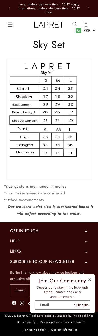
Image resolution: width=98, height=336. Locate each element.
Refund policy (26, 322)
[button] (10, 24)
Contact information (64, 330)
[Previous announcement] (9, 8)
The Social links (82, 316)
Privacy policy (49, 322)
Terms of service (75, 322)
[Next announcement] (88, 8)
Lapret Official (26, 316)
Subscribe (81, 305)
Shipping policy (35, 330)
